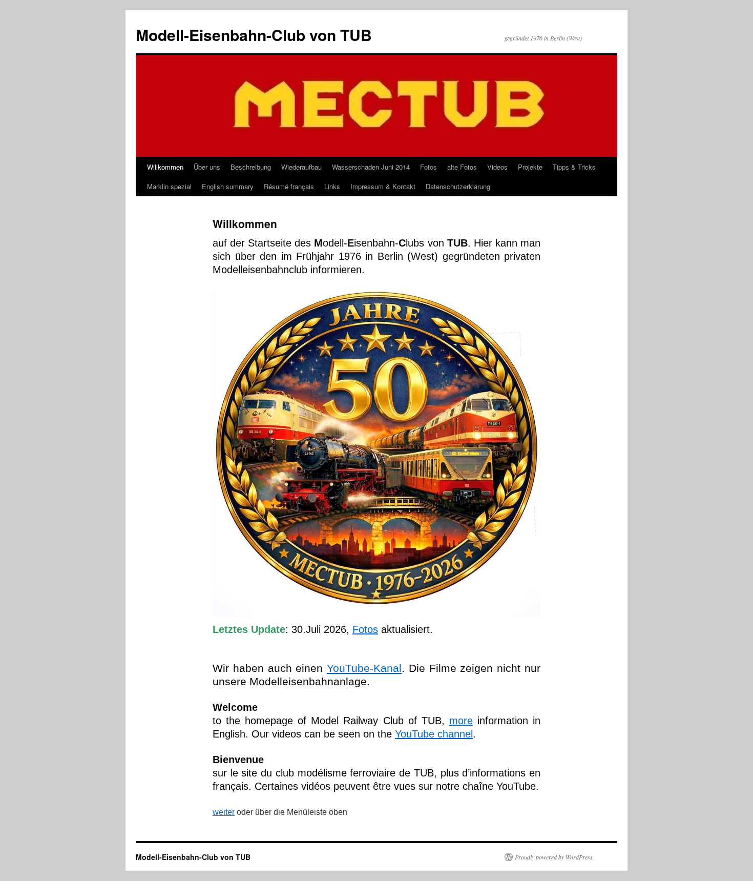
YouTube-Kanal (364, 668)
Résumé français (289, 186)
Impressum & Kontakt (382, 186)
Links (332, 186)
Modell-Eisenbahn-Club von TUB (254, 35)
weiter (224, 812)
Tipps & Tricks (574, 167)
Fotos (428, 167)
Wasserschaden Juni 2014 (371, 167)
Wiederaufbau (301, 167)
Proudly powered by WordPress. (554, 857)
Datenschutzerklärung (458, 186)
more (461, 720)
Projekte (530, 167)
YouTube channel (434, 734)
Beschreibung (251, 167)
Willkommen (165, 167)
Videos (497, 167)
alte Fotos (462, 167)
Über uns (207, 167)
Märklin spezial (169, 186)
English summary (228, 186)
